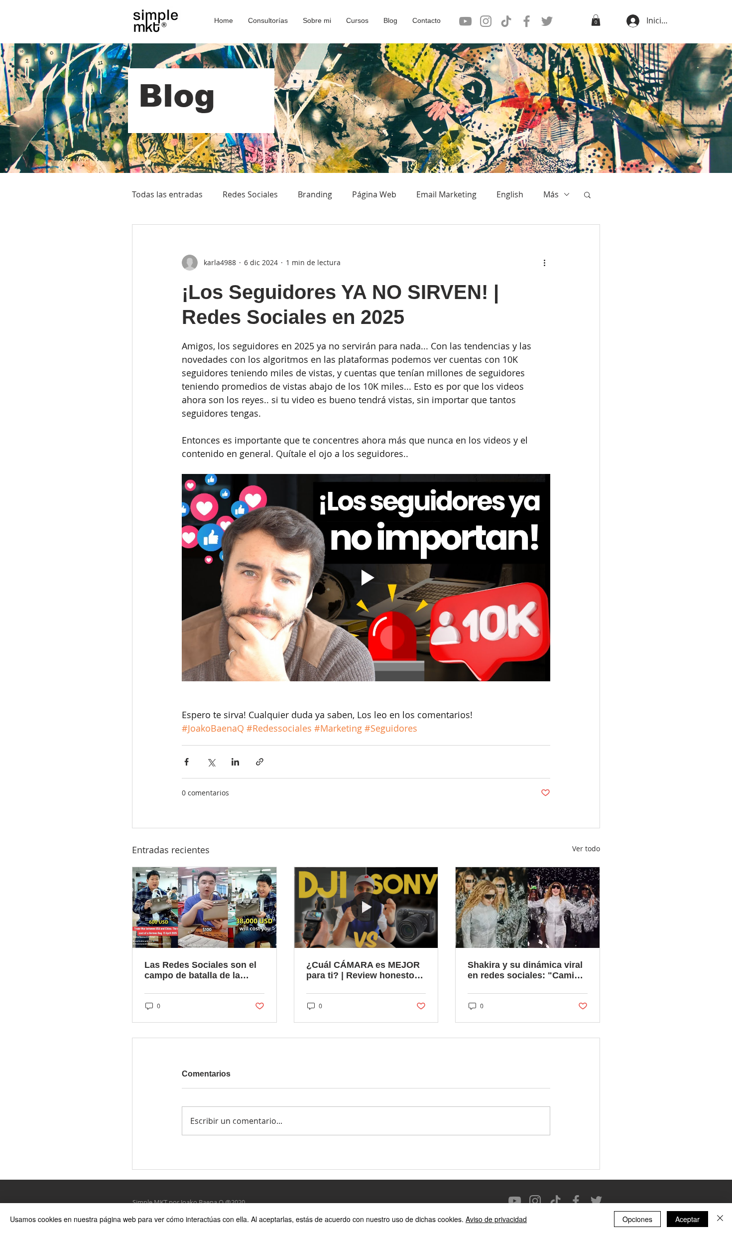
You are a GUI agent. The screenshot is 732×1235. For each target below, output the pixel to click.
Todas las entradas (167, 194)
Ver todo (586, 848)
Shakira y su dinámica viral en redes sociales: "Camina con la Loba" (526, 970)
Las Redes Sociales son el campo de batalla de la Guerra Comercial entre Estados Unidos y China (200, 970)
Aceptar (687, 1219)
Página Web (374, 194)
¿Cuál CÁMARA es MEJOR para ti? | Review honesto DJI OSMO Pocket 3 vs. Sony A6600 (363, 970)
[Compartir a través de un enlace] (259, 762)
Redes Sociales (250, 194)
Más (551, 194)
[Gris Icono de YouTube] (465, 21)
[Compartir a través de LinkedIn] (235, 762)
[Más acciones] (544, 263)
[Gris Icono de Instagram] (485, 21)
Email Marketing (446, 194)
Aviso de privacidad (496, 1219)
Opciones (637, 1219)
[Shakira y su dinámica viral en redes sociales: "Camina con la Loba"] (528, 907)
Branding (315, 194)
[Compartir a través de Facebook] (186, 762)
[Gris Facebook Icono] (526, 21)
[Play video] (366, 577)
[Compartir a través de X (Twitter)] (211, 762)
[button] (596, 20)
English (509, 194)
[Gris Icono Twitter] (547, 21)
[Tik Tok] (506, 21)
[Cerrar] (720, 1219)
